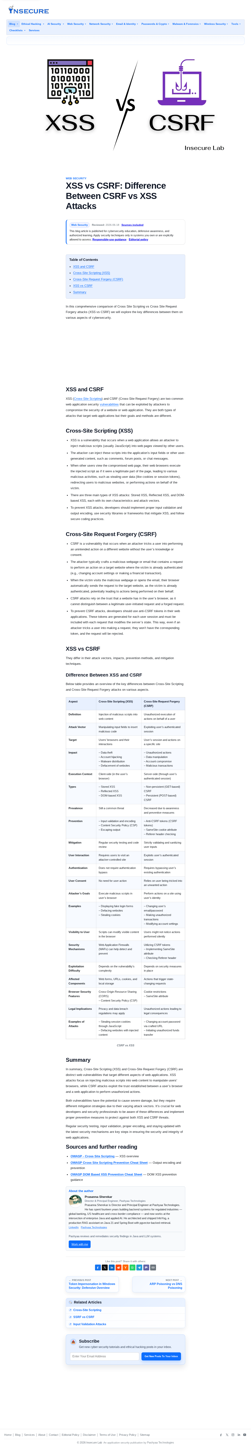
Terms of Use (107, 1434)
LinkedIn (74, 1227)
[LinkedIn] (238, 1435)
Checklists (16, 30)
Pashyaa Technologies (94, 1227)
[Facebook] (221, 1435)
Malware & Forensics (186, 23)
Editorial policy (138, 239)
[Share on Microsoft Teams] (146, 1267)
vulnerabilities (109, 404)
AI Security (54, 23)
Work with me (79, 1244)
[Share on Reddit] (118, 1267)
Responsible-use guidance (109, 239)
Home (8, 1434)
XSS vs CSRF (83, 285)
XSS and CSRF (83, 266)
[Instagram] (233, 1435)
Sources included (132, 224)
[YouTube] (244, 1435)
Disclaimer (89, 1434)
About (41, 1434)
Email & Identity (126, 23)
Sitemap (145, 1434)
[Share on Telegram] (139, 1267)
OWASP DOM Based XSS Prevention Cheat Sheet (106, 1174)
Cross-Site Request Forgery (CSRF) (98, 279)
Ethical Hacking (31, 23)
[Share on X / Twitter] (105, 1267)
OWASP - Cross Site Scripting (92, 1156)
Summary (79, 292)
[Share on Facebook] (98, 1267)
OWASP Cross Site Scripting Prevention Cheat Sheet (109, 1162)
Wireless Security (215, 23)
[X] (227, 1435)
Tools (234, 23)
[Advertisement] (178, 9)
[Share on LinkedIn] (112, 1267)
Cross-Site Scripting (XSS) (91, 273)
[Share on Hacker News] (125, 1267)
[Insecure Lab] (28, 9)
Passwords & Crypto (154, 23)
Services (34, 30)
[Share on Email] (153, 1267)
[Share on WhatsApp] (132, 1267)
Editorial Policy (70, 1434)
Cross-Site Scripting (88, 398)
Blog (12, 23)
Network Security (100, 23)
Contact (53, 1434)
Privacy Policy (127, 1434)
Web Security (75, 23)
